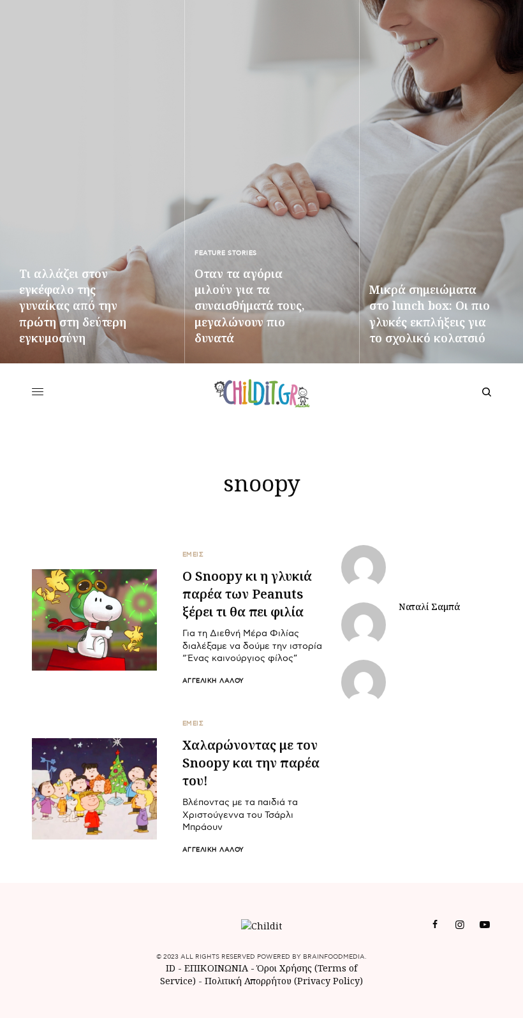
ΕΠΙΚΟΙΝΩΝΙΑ (217, 968)
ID (170, 968)
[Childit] (262, 392)
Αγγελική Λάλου (213, 681)
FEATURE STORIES (226, 253)
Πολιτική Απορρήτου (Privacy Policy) (284, 981)
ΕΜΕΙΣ (193, 554)
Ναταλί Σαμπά (429, 606)
